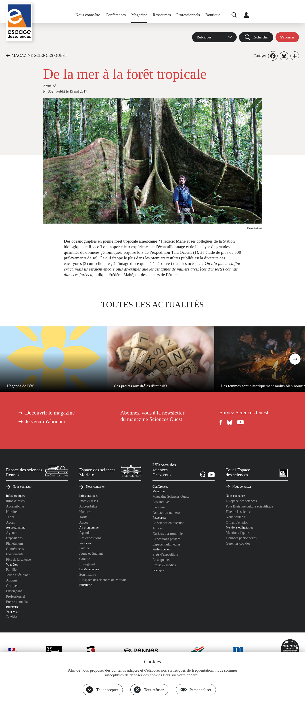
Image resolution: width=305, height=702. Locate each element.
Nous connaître (87, 15)
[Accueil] (19, 22)
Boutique (212, 15)
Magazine (139, 15)
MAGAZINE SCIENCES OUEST (39, 55)
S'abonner (287, 37)
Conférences (116, 15)
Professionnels (188, 15)
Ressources (162, 15)
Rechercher (261, 37)
